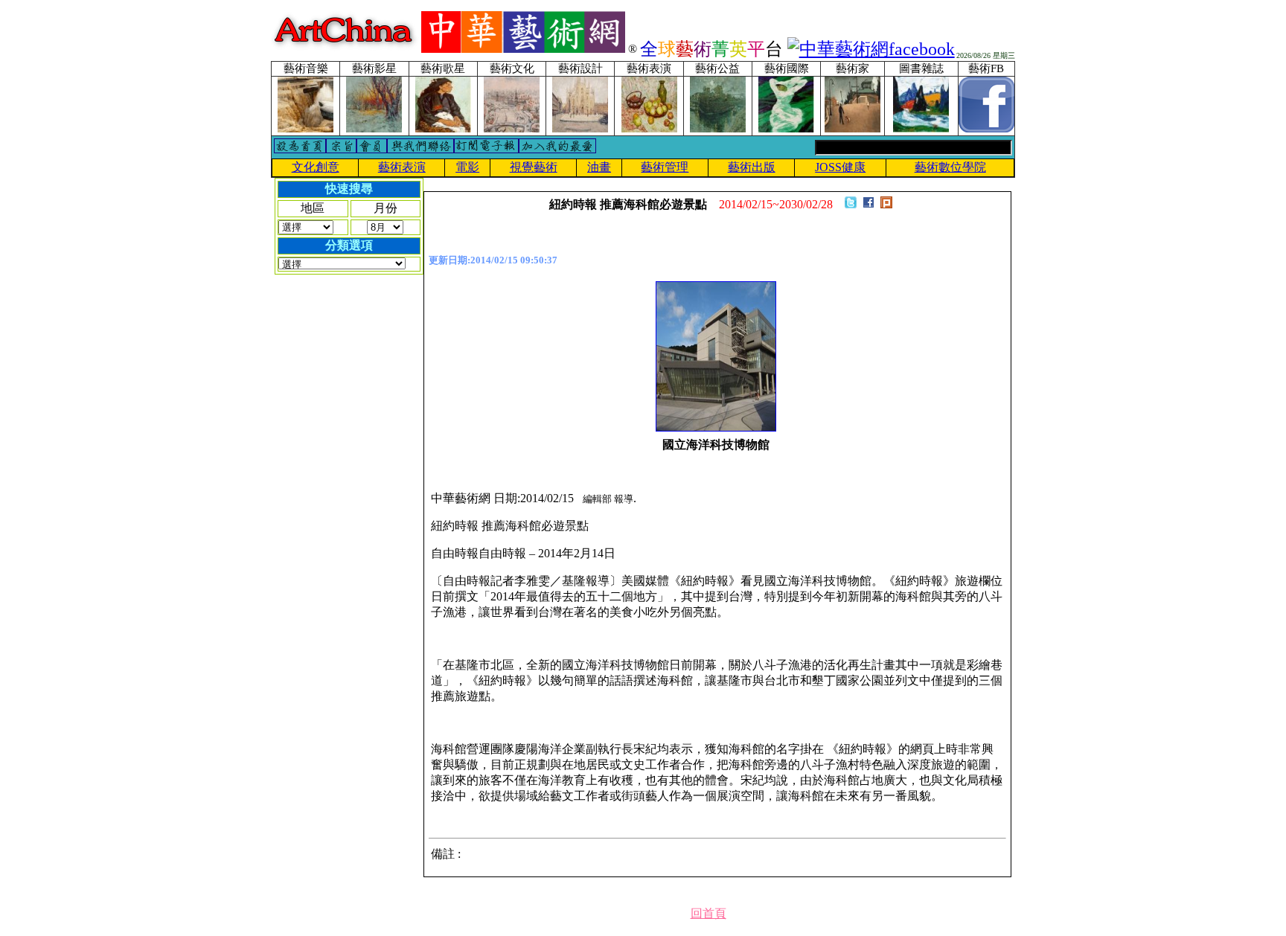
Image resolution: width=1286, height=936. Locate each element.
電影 (467, 167)
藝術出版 (751, 167)
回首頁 (708, 913)
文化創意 (315, 167)
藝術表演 (402, 167)
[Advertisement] (334, 511)
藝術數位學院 (950, 167)
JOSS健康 (840, 167)
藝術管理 (664, 167)
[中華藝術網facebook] (871, 49)
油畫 (599, 167)
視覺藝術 (533, 167)
